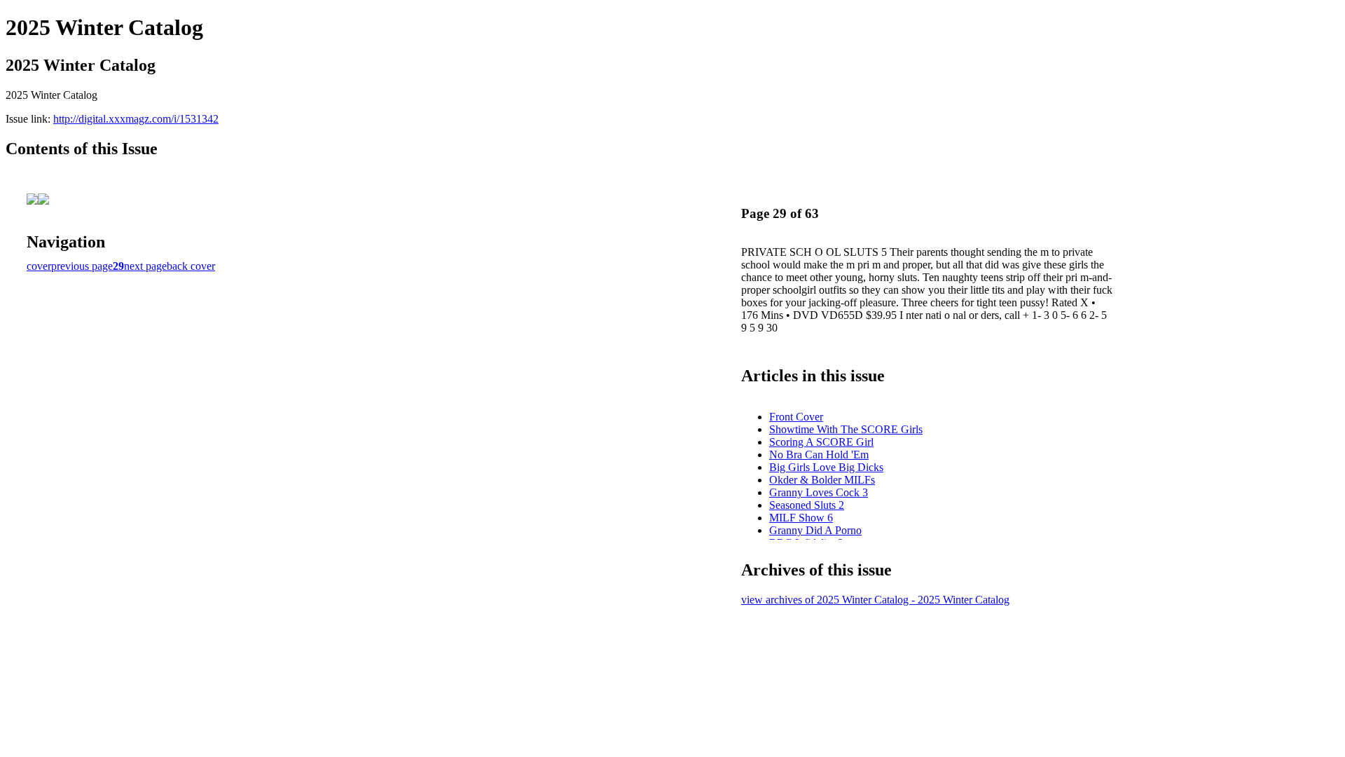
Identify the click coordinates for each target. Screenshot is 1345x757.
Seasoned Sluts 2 (806, 505)
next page (145, 266)
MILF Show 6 (801, 518)
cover (39, 266)
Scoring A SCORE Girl (821, 442)
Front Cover (796, 417)
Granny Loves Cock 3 (818, 492)
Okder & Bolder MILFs (822, 480)
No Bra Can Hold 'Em (819, 455)
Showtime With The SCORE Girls (846, 429)
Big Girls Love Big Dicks (826, 467)
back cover (191, 266)
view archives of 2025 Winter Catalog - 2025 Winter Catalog (875, 600)
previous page (82, 266)
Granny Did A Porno (815, 530)
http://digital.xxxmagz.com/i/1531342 (136, 119)
